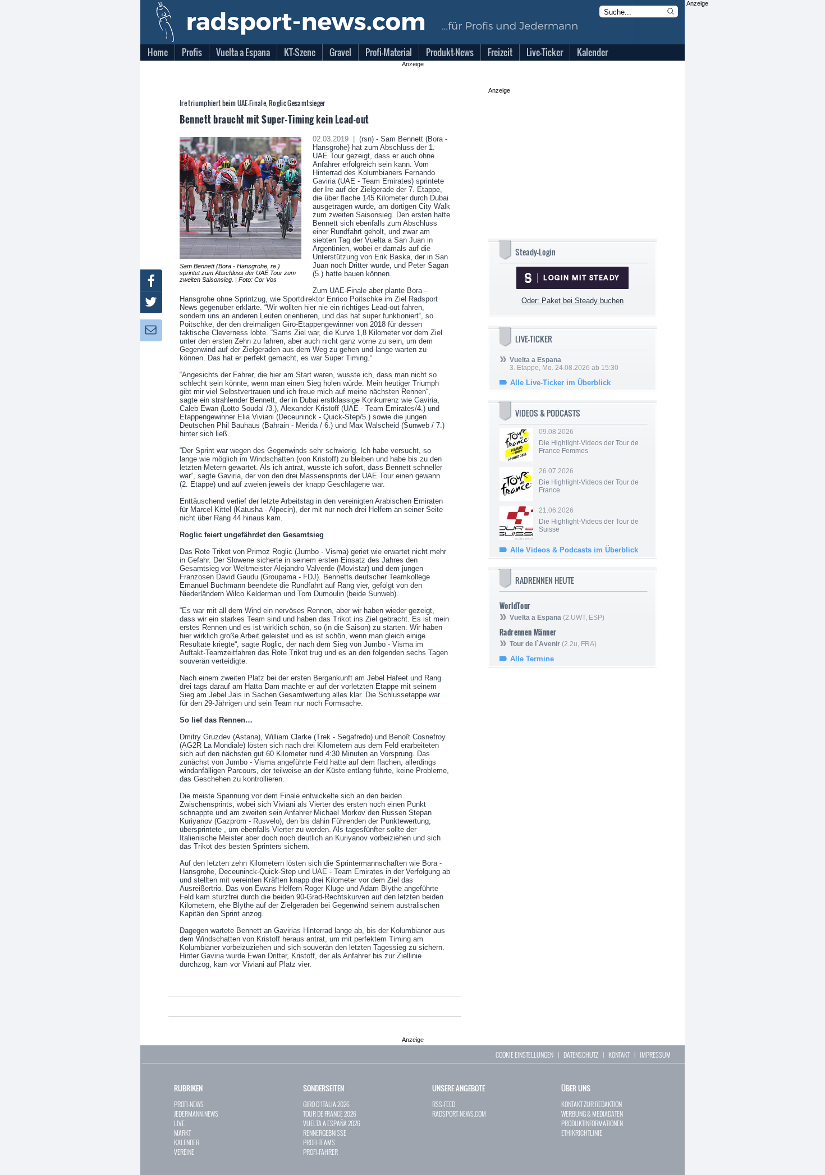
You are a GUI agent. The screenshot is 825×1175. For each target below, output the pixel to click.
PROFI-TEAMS (319, 1142)
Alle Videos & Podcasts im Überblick (574, 550)
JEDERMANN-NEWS (196, 1113)
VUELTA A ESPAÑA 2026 (331, 1123)
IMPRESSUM (655, 1054)
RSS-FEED (443, 1104)
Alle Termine (532, 659)
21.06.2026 (589, 519)
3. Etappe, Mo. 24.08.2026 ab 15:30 (564, 364)
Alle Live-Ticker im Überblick (560, 382)
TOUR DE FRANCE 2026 (329, 1113)
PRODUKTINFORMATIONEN (592, 1123)
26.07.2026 (589, 480)
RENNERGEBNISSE (324, 1132)
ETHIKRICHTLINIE (581, 1132)
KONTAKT (619, 1054)
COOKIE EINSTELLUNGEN (524, 1054)
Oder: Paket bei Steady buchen (572, 300)
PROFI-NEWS (189, 1104)
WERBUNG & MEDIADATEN (592, 1113)
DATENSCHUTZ (580, 1054)
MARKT (182, 1132)
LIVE (179, 1123)
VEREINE (184, 1151)
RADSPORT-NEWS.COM (459, 1113)
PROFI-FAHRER (320, 1151)
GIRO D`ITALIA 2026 (326, 1104)
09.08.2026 (589, 441)
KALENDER (186, 1142)
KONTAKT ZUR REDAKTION (591, 1104)
